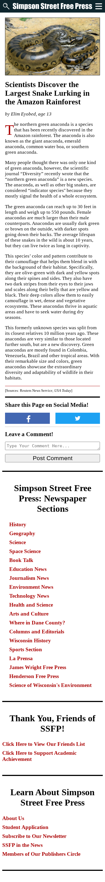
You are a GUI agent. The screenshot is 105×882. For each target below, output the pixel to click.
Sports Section (25, 649)
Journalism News (29, 578)
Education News (27, 569)
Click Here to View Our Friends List (43, 744)
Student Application (25, 827)
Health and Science (31, 605)
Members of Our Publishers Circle (41, 854)
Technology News (29, 596)
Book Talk (21, 560)
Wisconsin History (30, 640)
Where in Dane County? (37, 623)
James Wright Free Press (37, 667)
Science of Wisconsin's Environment (50, 685)
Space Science (25, 551)
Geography (22, 533)
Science (17, 542)
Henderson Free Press (34, 676)
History (17, 524)
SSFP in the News (22, 845)
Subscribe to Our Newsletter (34, 836)
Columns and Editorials (36, 632)
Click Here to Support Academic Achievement (39, 756)
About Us (13, 818)
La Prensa (21, 658)
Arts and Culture (28, 614)
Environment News (31, 587)
